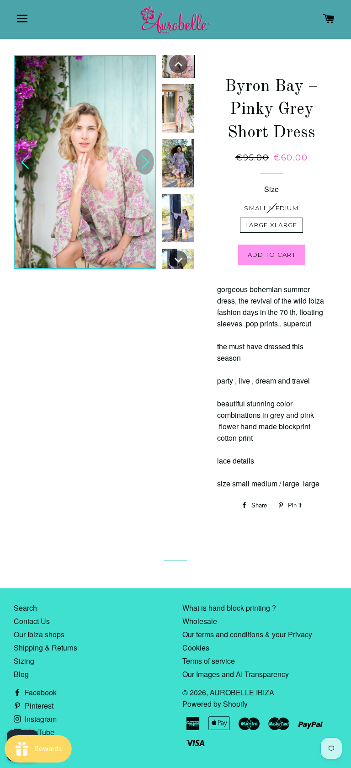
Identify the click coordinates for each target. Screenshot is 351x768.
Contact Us (32, 621)
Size (271, 189)
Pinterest (38, 705)
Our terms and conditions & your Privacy (247, 634)
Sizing (24, 661)
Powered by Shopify (215, 704)
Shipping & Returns (45, 647)
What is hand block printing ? (229, 608)
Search (25, 608)
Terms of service (208, 661)
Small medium (271, 208)
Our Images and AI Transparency (235, 674)
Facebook (40, 692)
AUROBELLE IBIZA (242, 692)
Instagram (40, 719)
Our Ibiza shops (39, 634)
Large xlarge (271, 225)
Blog (21, 674)
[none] (178, 64)
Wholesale (199, 621)
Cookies (195, 647)
